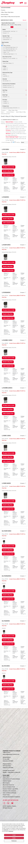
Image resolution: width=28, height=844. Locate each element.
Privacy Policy (6, 794)
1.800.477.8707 (6, 752)
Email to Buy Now (8, 171)
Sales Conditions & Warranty (9, 792)
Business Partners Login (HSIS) (10, 789)
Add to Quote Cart (8, 175)
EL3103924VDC (6, 576)
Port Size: (6, 182)
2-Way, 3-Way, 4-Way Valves (7, 12)
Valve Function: (15, 178)
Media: (5, 177)
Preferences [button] (10, 831)
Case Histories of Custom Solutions (11, 779)
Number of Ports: (15, 183)
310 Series (8, 130)
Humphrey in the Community (9, 790)
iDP (6, 126)
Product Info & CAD (8, 167)
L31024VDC (5, 197)
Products (3, 10)
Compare (22, 149)
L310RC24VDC (6, 483)
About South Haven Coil (8, 785)
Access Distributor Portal (9, 787)
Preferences (14, 840)
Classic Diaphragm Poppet (12, 136)
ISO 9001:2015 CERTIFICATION (10, 800)
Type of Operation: (6, 187)
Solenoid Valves (4, 14)
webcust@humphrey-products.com (11, 754)
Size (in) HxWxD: (23, 183)
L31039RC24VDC (7, 388)
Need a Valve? (6, 777)
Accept (14, 835)
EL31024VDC (6, 621)
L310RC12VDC (6, 435)
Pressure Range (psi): (23, 188)
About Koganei (6, 783)
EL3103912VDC (6, 531)
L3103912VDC (6, 245)
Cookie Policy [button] (5, 829)
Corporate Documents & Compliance (11, 796)
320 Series (8, 133)
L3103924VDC (6, 292)
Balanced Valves (9, 122)
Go (12, 27)
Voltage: (23, 177)
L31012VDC (5, 149)
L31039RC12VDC (7, 340)
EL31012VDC (6, 666)
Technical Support (7, 781)
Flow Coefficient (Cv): (15, 188)
